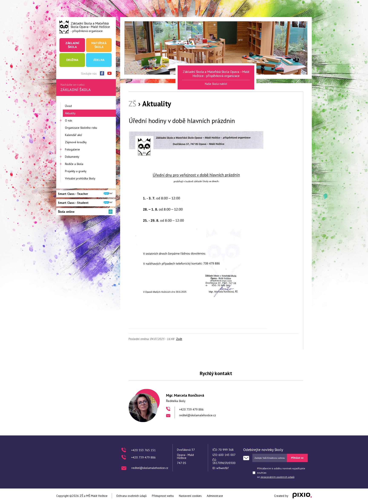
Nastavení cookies (190, 496)
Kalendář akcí (73, 135)
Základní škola (72, 45)
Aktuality (70, 113)
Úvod (68, 106)
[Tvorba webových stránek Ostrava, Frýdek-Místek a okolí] (302, 496)
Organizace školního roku (81, 128)
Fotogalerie (72, 149)
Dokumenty (72, 157)
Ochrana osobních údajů (131, 496)
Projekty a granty (75, 171)
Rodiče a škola (74, 164)
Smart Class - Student (73, 203)
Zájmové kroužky (76, 142)
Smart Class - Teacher (73, 194)
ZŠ (132, 103)
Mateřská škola (98, 45)
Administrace (215, 496)
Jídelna (98, 60)
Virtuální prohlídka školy (80, 178)
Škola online (66, 212)
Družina (72, 60)
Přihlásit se (297, 458)
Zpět (179, 339)
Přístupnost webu (163, 496)
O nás (68, 120)
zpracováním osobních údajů (277, 476)
